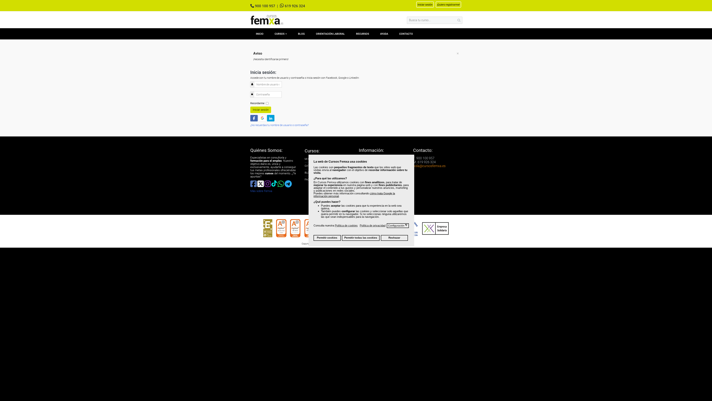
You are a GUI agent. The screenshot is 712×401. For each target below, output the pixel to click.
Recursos (362, 33)
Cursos (280, 33)
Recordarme (257, 103)
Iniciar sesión (261, 109)
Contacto (406, 33)
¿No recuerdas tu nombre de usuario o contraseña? (279, 125)
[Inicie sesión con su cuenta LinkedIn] (270, 118)
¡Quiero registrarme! (448, 4)
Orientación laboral (330, 33)
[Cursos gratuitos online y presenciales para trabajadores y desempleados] (267, 20)
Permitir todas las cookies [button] (360, 237)
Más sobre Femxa (261, 191)
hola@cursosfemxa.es (429, 166)
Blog (301, 33)
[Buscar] (459, 20)
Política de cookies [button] (346, 225)
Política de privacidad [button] (372, 225)
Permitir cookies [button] (327, 237)
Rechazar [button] (394, 237)
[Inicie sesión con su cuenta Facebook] (254, 118)
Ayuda (384, 33)
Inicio (259, 33)
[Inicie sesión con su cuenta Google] (262, 118)
